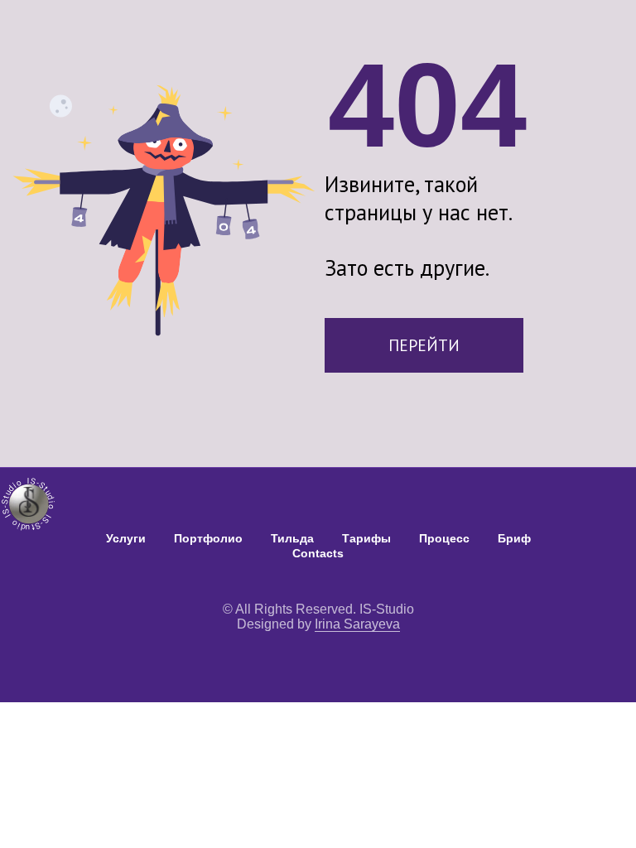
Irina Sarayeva (357, 624)
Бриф (514, 538)
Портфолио (208, 538)
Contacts (318, 553)
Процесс (444, 538)
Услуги (126, 538)
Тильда (292, 538)
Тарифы (366, 538)
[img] (30, 502)
